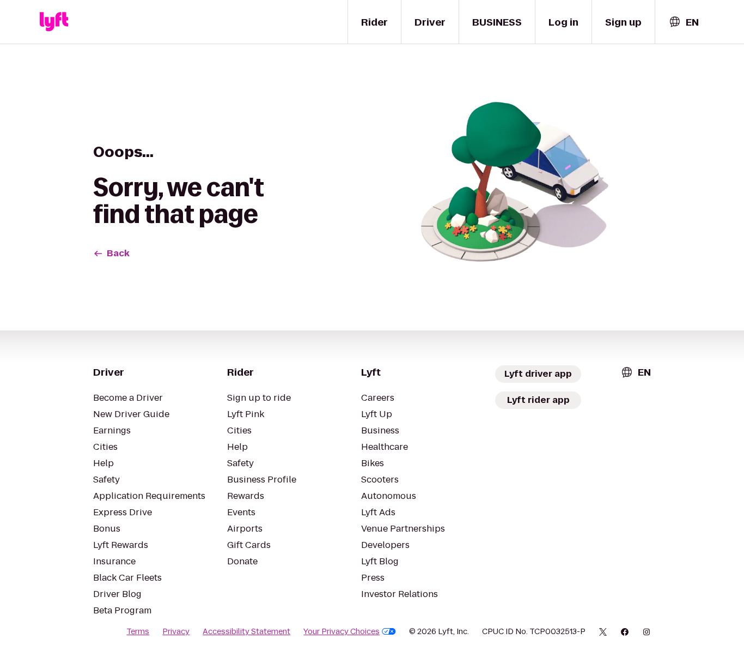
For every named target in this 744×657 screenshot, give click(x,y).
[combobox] (683, 22)
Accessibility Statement (246, 631)
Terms (137, 631)
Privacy (176, 631)
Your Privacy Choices (341, 631)
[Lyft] (53, 21)
